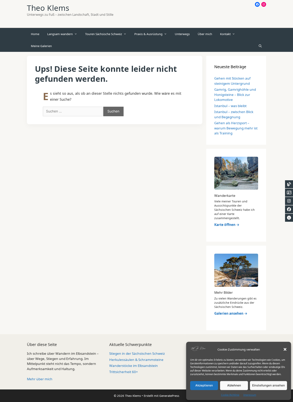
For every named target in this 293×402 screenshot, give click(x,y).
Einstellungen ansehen (268, 385)
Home (35, 34)
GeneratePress (169, 396)
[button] (285, 349)
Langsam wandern (60, 34)
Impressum (249, 395)
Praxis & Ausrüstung (148, 34)
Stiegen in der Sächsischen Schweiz (137, 353)
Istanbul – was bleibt (230, 105)
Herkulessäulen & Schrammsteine (136, 359)
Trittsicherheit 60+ (123, 371)
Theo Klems (48, 8)
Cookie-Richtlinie (230, 395)
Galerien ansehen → (230, 313)
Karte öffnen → (226, 224)
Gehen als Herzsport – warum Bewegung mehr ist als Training (236, 128)
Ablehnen (234, 385)
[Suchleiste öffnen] (260, 46)
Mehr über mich (39, 379)
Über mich (205, 34)
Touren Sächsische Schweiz (103, 34)
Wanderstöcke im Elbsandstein (133, 365)
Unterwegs (182, 34)
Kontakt (225, 34)
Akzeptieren (204, 385)
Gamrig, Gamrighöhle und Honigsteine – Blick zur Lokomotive (235, 94)
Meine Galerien (41, 46)
